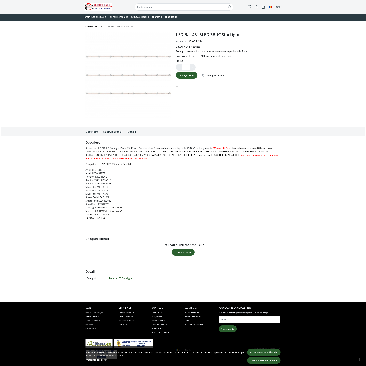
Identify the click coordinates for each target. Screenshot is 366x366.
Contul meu (157, 312)
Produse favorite (159, 324)
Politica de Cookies (127, 320)
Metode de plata (159, 328)
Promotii (157, 17)
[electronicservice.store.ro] (102, 6)
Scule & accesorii (140, 17)
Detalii (131, 131)
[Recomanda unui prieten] (178, 87)
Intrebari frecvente (193, 316)
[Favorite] (249, 7)
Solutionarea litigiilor (194, 324)
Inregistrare (157, 316)
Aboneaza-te (227, 328)
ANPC (187, 320)
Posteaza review (183, 252)
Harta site (123, 324)
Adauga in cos (186, 75)
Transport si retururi (160, 332)
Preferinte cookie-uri (96, 359)
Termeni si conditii (126, 312)
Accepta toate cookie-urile (264, 352)
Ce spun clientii (112, 131)
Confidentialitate (126, 316)
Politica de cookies (201, 352)
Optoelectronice (119, 17)
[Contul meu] (256, 7)
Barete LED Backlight (95, 17)
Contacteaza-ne (192, 312)
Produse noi (171, 17)
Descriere (91, 131)
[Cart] (263, 7)
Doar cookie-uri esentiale (264, 360)
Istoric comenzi (158, 320)
